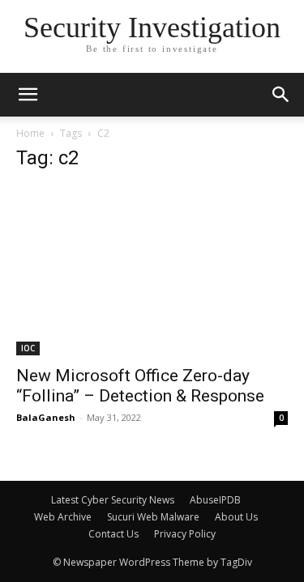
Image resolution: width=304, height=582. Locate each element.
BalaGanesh (45, 417)
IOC (28, 348)
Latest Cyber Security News (112, 500)
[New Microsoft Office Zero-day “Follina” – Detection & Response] (152, 270)
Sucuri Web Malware (153, 517)
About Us (236, 517)
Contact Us (113, 534)
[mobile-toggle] (28, 95)
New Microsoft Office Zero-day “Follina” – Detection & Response (140, 386)
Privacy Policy (185, 534)
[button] (281, 95)
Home (30, 133)
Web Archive (63, 517)
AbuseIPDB (215, 500)
